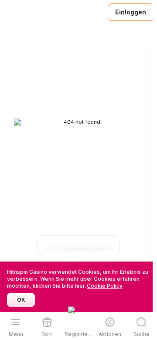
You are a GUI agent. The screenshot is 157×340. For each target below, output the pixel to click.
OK (21, 299)
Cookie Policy (105, 285)
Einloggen (130, 12)
